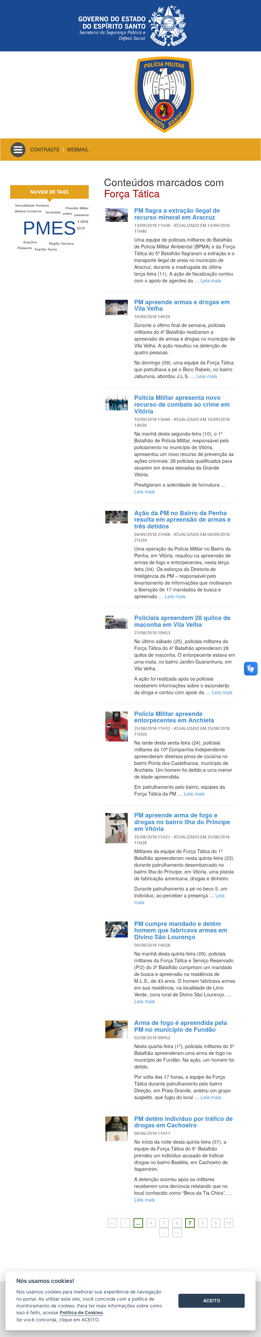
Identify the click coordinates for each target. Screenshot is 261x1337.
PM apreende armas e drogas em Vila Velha (182, 305)
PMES (49, 228)
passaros (81, 215)
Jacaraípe (53, 212)
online (67, 213)
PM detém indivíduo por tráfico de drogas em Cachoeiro (183, 1122)
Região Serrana (61, 243)
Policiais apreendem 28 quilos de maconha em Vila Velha (182, 621)
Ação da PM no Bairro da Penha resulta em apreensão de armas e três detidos (182, 519)
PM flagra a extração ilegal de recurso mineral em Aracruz (177, 214)
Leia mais (211, 280)
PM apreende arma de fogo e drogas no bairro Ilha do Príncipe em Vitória (182, 822)
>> (177, 1232)
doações (30, 242)
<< (112, 1222)
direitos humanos (28, 211)
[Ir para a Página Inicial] (164, 94)
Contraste (44, 149)
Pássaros (24, 248)
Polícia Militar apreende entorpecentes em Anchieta (174, 717)
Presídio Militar (77, 208)
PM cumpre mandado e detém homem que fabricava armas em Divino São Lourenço (180, 930)
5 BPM (82, 222)
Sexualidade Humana (32, 205)
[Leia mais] (116, 215)
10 (228, 1222)
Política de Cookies (81, 1312)
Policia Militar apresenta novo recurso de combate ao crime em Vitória (182, 404)
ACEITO (211, 1300)
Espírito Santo (46, 249)
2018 (81, 228)
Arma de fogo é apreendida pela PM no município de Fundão (180, 1026)
